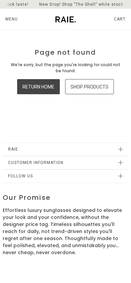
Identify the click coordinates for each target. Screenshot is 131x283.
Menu (11, 19)
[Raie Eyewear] (66, 19)
